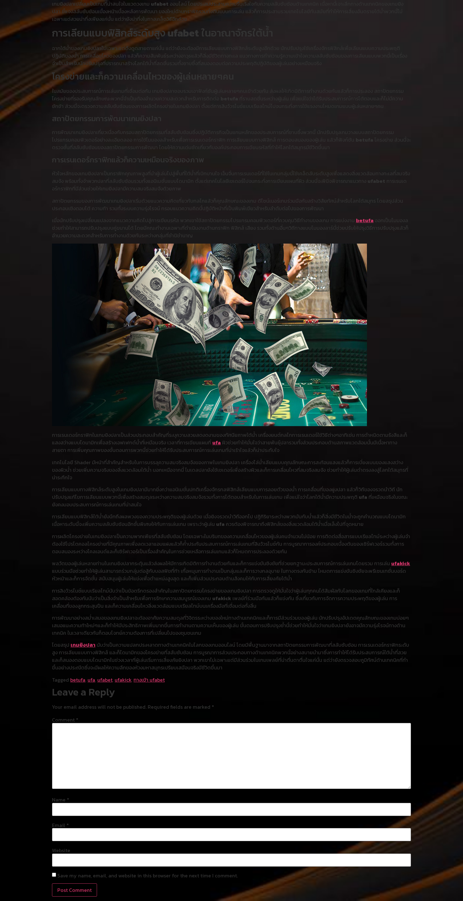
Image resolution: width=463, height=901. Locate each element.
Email (60, 825)
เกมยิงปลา (83, 645)
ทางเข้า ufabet (149, 680)
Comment (65, 719)
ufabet (104, 680)
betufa (365, 220)
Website (61, 850)
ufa (216, 442)
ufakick (400, 563)
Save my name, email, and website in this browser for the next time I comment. (147, 875)
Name (60, 799)
